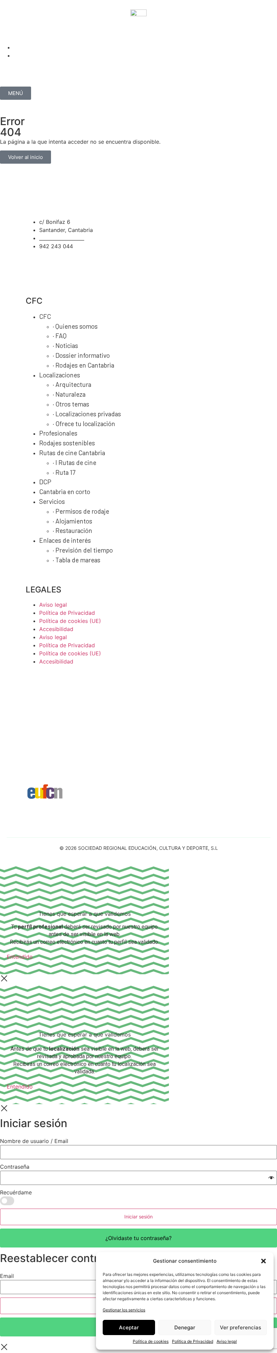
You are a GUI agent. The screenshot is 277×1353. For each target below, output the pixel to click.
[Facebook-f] (60, 265)
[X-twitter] (45, 32)
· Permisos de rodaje (81, 511)
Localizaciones (59, 375)
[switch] (7, 1200)
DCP (45, 482)
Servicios (52, 501)
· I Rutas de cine (74, 462)
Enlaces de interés (65, 540)
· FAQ (60, 336)
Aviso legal (227, 1341)
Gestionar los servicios (124, 1309)
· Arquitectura (72, 384)
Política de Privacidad (192, 1341)
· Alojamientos (72, 521)
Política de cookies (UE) (70, 620)
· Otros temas (71, 404)
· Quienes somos (75, 326)
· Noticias (65, 345)
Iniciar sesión (138, 1216)
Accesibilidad (56, 629)
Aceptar (129, 1327)
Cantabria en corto (64, 491)
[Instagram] (8, 32)
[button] (263, 1261)
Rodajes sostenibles (67, 443)
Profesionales (58, 433)
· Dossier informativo (81, 355)
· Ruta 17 (64, 472)
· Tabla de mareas (76, 560)
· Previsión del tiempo (83, 550)
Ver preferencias (240, 1327)
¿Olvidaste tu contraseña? (138, 1238)
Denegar (184, 1327)
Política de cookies (151, 1341)
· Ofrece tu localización (84, 423)
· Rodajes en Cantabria (83, 365)
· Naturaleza (69, 394)
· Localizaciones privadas (87, 414)
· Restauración (72, 530)
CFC (45, 316)
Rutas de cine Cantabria (72, 453)
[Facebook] (27, 32)
